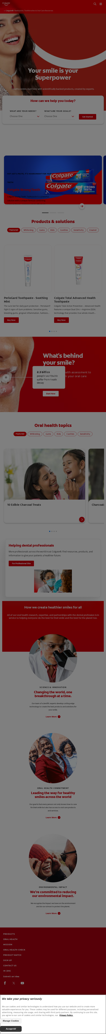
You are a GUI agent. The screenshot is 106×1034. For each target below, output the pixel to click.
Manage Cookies (11, 1021)
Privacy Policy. (66, 1015)
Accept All (11, 1029)
